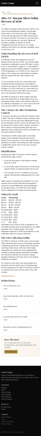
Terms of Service (7, 422)
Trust (3, 419)
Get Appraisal (11, 352)
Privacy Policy (6, 424)
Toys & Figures (6, 399)
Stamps (4, 388)
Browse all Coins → (8, 276)
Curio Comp (7, 3)
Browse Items (6, 407)
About (3, 409)
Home (3, 12)
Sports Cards (6, 392)
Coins (8, 12)
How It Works (6, 417)
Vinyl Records (6, 397)
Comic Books (6, 394)
